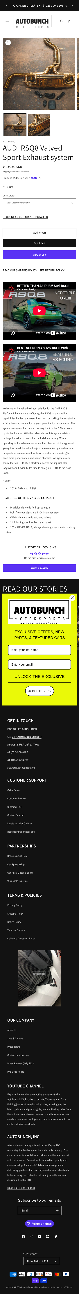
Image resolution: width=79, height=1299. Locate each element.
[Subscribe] (57, 1210)
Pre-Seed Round (15, 1071)
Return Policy (14, 922)
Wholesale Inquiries (17, 881)
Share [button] (10, 187)
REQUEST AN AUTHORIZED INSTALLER (25, 217)
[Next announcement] (72, 5)
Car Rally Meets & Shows (20, 872)
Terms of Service (16, 930)
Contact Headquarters (18, 1055)
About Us (12, 1030)
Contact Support (15, 815)
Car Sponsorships (16, 864)
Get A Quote (13, 790)
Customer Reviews (17, 798)
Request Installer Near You (21, 831)
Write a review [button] (39, 568)
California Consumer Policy (21, 938)
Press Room (13, 1046)
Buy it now (39, 243)
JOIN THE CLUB (39, 691)
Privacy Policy (14, 905)
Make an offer (39, 256)
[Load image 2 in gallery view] (39, 125)
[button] (7, 21)
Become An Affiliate (17, 856)
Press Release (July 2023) (21, 1063)
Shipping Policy (15, 913)
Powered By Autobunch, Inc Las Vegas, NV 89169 (50, 1287)
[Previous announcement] (7, 5)
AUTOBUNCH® (21, 1287)
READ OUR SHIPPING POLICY (20, 270)
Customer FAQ (14, 807)
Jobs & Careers (15, 1038)
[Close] (72, 597)
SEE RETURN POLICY (52, 270)
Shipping (6, 171)
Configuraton (9, 195)
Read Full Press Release (21, 1188)
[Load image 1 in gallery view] (15, 125)
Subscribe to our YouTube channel (41, 1099)
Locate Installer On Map (19, 823)
